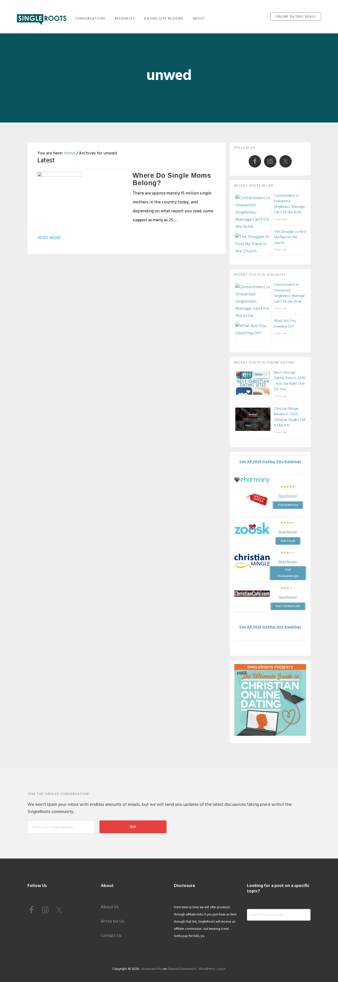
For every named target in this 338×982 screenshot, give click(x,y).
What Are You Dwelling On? (285, 324)
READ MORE (49, 238)
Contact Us (111, 935)
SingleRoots (41, 18)
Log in (221, 969)
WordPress (207, 969)
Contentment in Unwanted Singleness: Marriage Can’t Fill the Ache (289, 204)
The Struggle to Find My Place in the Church (290, 237)
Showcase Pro (151, 969)
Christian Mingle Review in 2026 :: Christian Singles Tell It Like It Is (289, 417)
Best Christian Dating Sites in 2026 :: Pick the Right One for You (289, 381)
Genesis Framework (182, 969)
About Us (110, 907)
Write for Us (112, 921)
